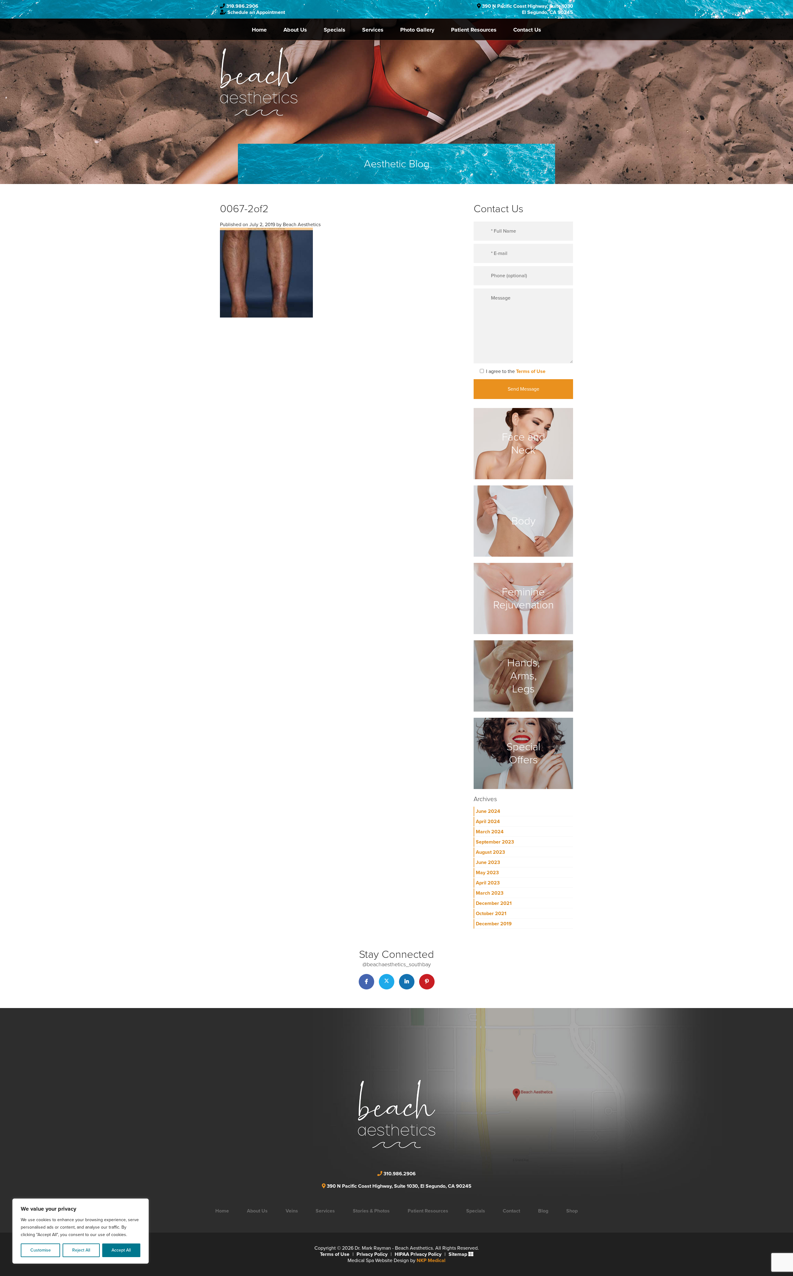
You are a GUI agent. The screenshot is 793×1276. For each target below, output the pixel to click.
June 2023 (488, 862)
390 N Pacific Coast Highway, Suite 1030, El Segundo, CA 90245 (399, 1186)
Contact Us (527, 29)
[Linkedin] (406, 981)
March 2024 (490, 832)
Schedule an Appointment (256, 12)
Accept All (121, 1250)
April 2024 (488, 821)
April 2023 (488, 883)
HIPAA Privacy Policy (418, 1254)
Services (372, 29)
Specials (334, 29)
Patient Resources (474, 29)
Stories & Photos (371, 1211)
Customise (40, 1250)
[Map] (451, 1105)
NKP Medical (431, 1260)
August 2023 (490, 852)
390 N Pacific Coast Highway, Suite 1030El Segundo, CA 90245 (527, 9)
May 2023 (487, 873)
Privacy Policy (372, 1254)
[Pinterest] (427, 981)
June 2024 (488, 811)
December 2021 (494, 903)
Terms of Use (530, 371)
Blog (543, 1211)
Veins (292, 1211)
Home (259, 29)
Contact (511, 1211)
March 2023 (489, 893)
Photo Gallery (417, 29)
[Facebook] (366, 981)
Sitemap (458, 1254)
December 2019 (494, 924)
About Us (295, 29)
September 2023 (495, 842)
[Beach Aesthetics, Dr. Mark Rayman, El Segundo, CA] (258, 81)
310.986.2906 (242, 6)
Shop (572, 1211)
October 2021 (491, 913)
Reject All (81, 1250)
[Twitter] (386, 981)
